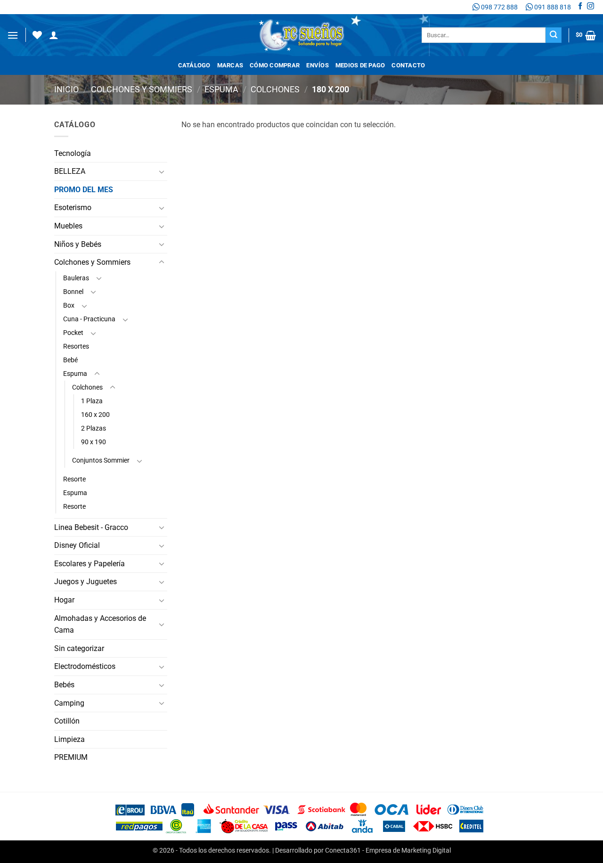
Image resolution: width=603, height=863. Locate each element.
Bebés (64, 684)
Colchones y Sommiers (141, 89)
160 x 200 (95, 415)
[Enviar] (554, 35)
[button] (12, 35)
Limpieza (69, 739)
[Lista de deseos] (37, 34)
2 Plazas (93, 428)
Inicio (66, 89)
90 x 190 (93, 442)
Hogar (64, 599)
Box (68, 305)
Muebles (68, 225)
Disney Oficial (77, 545)
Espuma (221, 89)
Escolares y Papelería (89, 563)
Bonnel (73, 292)
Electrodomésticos (84, 666)
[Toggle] (161, 171)
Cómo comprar (275, 65)
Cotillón (67, 720)
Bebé (70, 360)
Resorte (74, 479)
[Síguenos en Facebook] (580, 7)
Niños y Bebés (77, 244)
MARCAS (230, 65)
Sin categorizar (79, 648)
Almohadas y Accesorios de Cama (100, 624)
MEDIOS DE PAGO (360, 65)
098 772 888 (499, 7)
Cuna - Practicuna (89, 319)
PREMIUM (71, 757)
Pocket (73, 333)
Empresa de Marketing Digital (408, 851)
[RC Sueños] (301, 35)
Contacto (408, 65)
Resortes (76, 346)
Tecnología (72, 153)
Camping (69, 703)
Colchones (275, 89)
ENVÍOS (317, 65)
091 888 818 (552, 7)
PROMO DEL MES (83, 189)
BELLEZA (69, 171)
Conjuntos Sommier (101, 460)
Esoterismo (72, 207)
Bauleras (76, 278)
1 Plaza (92, 401)
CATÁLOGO (194, 65)
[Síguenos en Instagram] (590, 7)
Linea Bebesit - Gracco (91, 527)
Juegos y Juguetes (85, 581)
